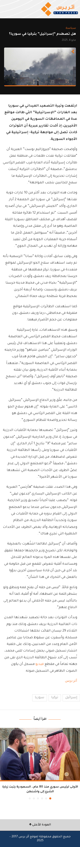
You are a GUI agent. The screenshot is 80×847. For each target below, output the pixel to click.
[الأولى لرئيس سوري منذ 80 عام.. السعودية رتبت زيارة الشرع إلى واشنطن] (40, 754)
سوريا (39, 697)
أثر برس (71, 681)
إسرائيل (71, 697)
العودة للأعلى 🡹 (40, 825)
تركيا (54, 697)
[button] (3, 763)
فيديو (39, 664)
